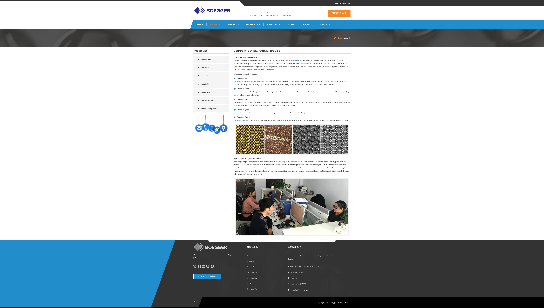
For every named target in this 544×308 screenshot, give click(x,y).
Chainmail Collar (204, 76)
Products (233, 24)
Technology (253, 24)
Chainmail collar (239, 92)
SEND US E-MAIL (339, 13)
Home (200, 24)
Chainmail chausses (240, 120)
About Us (215, 24)
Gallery (305, 24)
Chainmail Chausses (205, 101)
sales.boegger (287, 15)
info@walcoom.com (344, 3)
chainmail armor (293, 60)
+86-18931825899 (298, 284)
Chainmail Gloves (204, 92)
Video (291, 24)
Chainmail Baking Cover (207, 109)
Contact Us (324, 24)
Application (273, 24)
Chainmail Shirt (204, 84)
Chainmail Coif (204, 68)
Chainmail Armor (204, 59)
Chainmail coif (239, 81)
